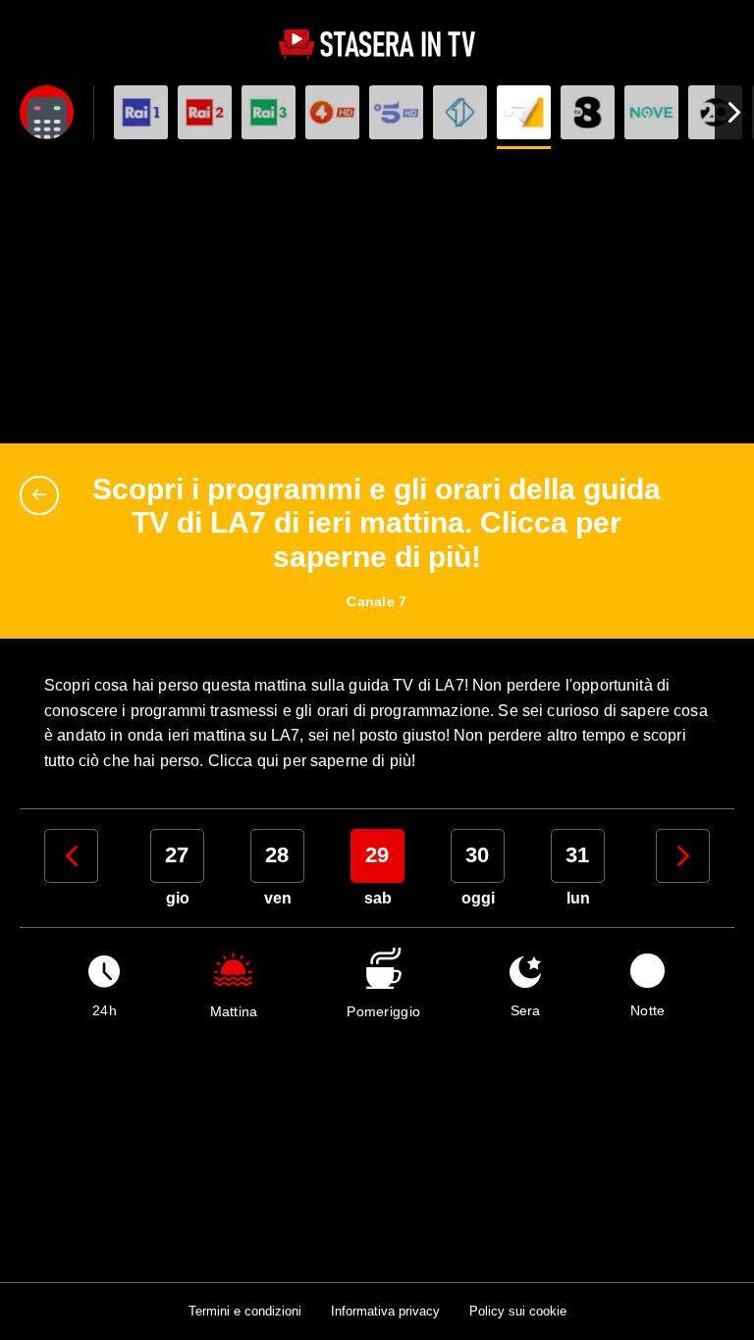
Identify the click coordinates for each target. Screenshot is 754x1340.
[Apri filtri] (47, 112)
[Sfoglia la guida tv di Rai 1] (141, 112)
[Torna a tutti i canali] (44, 495)
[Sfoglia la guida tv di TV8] (588, 112)
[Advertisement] (377, 296)
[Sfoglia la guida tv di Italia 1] (460, 112)
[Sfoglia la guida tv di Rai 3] (269, 112)
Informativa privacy (385, 1311)
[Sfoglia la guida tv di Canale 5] (396, 112)
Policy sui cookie (517, 1311)
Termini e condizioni (244, 1311)
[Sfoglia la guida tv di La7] (524, 112)
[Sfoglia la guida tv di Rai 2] (205, 112)
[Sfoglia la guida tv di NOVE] (651, 112)
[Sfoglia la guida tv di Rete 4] (332, 112)
